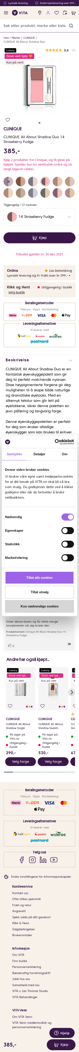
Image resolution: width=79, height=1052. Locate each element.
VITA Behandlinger (25, 997)
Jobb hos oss (21, 979)
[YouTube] (53, 859)
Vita (6, 37)
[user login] (48, 13)
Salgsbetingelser (23, 929)
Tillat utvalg (39, 592)
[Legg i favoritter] (8, 120)
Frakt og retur (21, 905)
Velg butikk (16, 292)
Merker (16, 37)
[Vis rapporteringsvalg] (69, 644)
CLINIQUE (29, 37)
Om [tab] (64, 454)
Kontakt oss (20, 893)
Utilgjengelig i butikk (56, 287)
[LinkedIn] (43, 859)
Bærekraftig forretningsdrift (31, 973)
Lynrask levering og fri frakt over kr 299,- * (38, 275)
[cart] (73, 13)
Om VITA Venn (22, 1016)
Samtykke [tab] (14, 454)
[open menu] (6, 13)
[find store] (40, 13)
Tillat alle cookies (39, 577)
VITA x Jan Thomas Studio (30, 991)
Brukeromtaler (22, 935)
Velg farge (20, 762)
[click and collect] (65, 13)
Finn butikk (19, 961)
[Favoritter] (56, 13)
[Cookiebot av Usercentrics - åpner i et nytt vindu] (56, 442)
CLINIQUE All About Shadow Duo (24, 41)
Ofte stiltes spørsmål (26, 899)
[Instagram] (32, 859)
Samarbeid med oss (26, 985)
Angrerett (19, 911)
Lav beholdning (60, 270)
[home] (19, 12)
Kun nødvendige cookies (40, 606)
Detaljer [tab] (40, 454)
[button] (71, 25)
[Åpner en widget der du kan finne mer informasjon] (62, 1033)
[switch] (67, 530)
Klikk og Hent (18, 287)
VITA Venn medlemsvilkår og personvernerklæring (31, 1025)
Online (12, 270)
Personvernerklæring (26, 967)
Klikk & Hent (20, 923)
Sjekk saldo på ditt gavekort (31, 917)
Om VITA (18, 955)
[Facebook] (21, 859)
